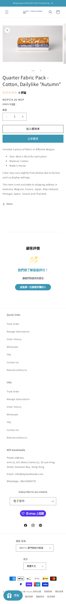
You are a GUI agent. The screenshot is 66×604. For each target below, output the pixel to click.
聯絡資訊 (40, 596)
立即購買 (33, 138)
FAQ (9, 354)
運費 (13, 104)
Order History (14, 339)
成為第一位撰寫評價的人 (33, 287)
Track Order (13, 323)
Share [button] (9, 203)
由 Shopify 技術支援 (32, 591)
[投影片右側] (40, 70)
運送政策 (29, 596)
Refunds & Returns (17, 370)
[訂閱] (52, 501)
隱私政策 (59, 591)
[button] (6, 12)
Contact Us (13, 362)
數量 (5, 109)
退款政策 (48, 591)
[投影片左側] (25, 70)
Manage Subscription (18, 331)
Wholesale (12, 346)
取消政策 (51, 596)
